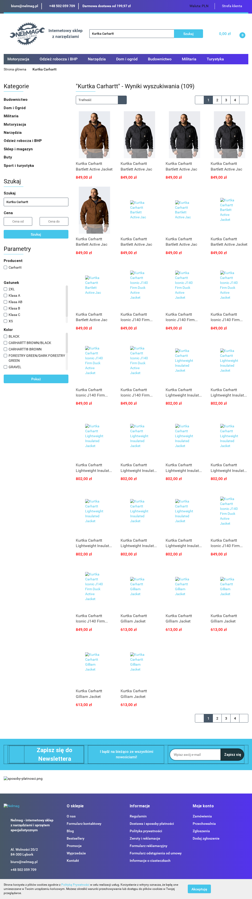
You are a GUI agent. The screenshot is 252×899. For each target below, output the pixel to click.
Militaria (11, 116)
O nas (71, 816)
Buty (8, 157)
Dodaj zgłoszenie (206, 838)
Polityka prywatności (146, 831)
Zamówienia (202, 816)
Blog (70, 831)
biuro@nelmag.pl (24, 862)
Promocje (74, 846)
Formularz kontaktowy (84, 824)
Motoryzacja (15, 124)
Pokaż (36, 379)
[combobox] (101, 100)
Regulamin (138, 816)
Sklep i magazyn (19, 149)
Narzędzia (13, 132)
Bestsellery (75, 838)
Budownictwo (16, 99)
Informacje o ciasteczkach (150, 861)
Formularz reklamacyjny (148, 846)
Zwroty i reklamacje (145, 838)
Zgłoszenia (201, 831)
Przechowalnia (204, 824)
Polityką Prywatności (75, 884)
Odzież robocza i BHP (23, 140)
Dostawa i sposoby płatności (152, 824)
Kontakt (73, 861)
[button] (75, 806)
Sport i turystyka (19, 165)
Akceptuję (199, 889)
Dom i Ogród (15, 108)
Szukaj (36, 234)
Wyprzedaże (76, 853)
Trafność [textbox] (85, 100)
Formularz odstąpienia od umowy (156, 853)
